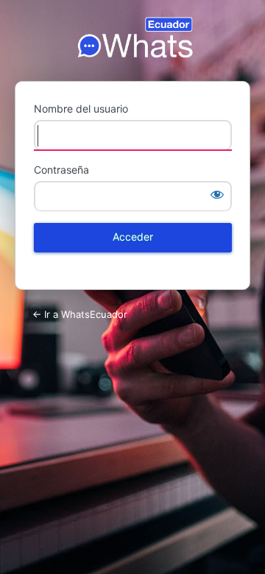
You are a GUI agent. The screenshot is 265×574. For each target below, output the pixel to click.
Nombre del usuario (81, 108)
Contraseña (61, 169)
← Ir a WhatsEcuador (79, 314)
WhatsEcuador (133, 38)
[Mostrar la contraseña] (217, 194)
